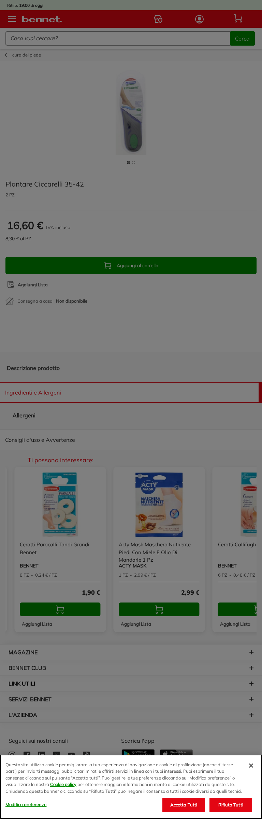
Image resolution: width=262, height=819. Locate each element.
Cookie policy (63, 784)
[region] (131, 787)
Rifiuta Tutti (230, 804)
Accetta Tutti (184, 804)
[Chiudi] (251, 765)
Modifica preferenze (25, 804)
